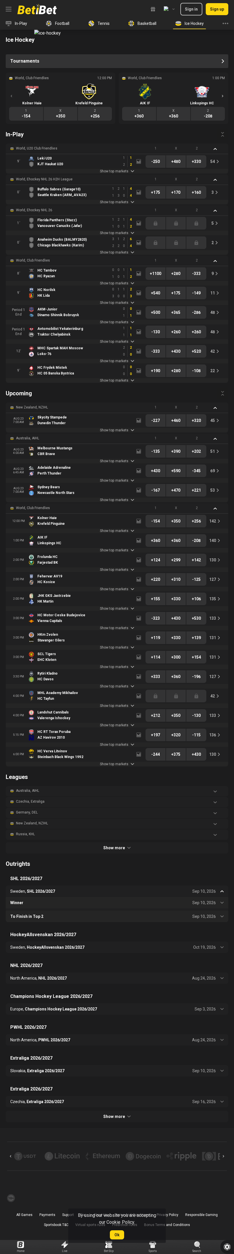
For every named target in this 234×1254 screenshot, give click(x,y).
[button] (117, 148)
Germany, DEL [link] (27, 812)
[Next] (222, 96)
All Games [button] (24, 1215)
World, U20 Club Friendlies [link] (36, 148)
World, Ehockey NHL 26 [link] (34, 210)
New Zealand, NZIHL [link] (32, 407)
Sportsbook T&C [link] (56, 1225)
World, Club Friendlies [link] (33, 260)
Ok (117, 1235)
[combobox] (169, 9)
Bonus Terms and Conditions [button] (167, 1225)
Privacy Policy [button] (167, 1215)
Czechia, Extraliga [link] (30, 802)
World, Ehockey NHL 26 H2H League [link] (44, 179)
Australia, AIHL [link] (27, 438)
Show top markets (114, 171)
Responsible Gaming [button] (201, 1215)
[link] (37, 9)
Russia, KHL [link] (25, 834)
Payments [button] (47, 1215)
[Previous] (11, 96)
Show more (114, 848)
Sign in (191, 9)
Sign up (217, 9)
